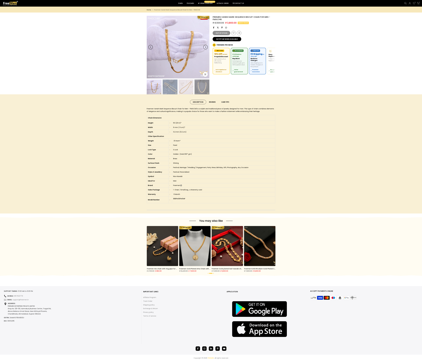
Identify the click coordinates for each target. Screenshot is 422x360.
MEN (181, 3)
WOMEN (191, 3)
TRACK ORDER (223, 3)
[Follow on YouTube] (224, 348)
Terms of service (149, 316)
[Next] (205, 47)
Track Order (147, 301)
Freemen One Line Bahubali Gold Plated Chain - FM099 (234, 269)
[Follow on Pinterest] (217, 348)
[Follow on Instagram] (204, 348)
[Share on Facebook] (214, 28)
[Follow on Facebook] (198, 348)
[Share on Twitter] (218, 28)
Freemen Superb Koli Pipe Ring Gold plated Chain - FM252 (269, 269)
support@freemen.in (21, 300)
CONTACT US (239, 3)
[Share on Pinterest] (222, 28)
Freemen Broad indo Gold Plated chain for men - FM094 (203, 269)
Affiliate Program (149, 297)
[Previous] (150, 47)
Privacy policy (148, 312)
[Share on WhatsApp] (226, 28)
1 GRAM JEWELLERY (207, 3)
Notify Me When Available (227, 39)
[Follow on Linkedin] (211, 348)
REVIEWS (212, 102)
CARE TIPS (225, 102)
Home (149, 10)
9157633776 (18, 296)
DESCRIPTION (198, 102)
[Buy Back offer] (239, 61)
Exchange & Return (150, 309)
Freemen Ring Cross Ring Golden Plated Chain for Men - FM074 (173, 269)
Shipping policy (149, 305)
